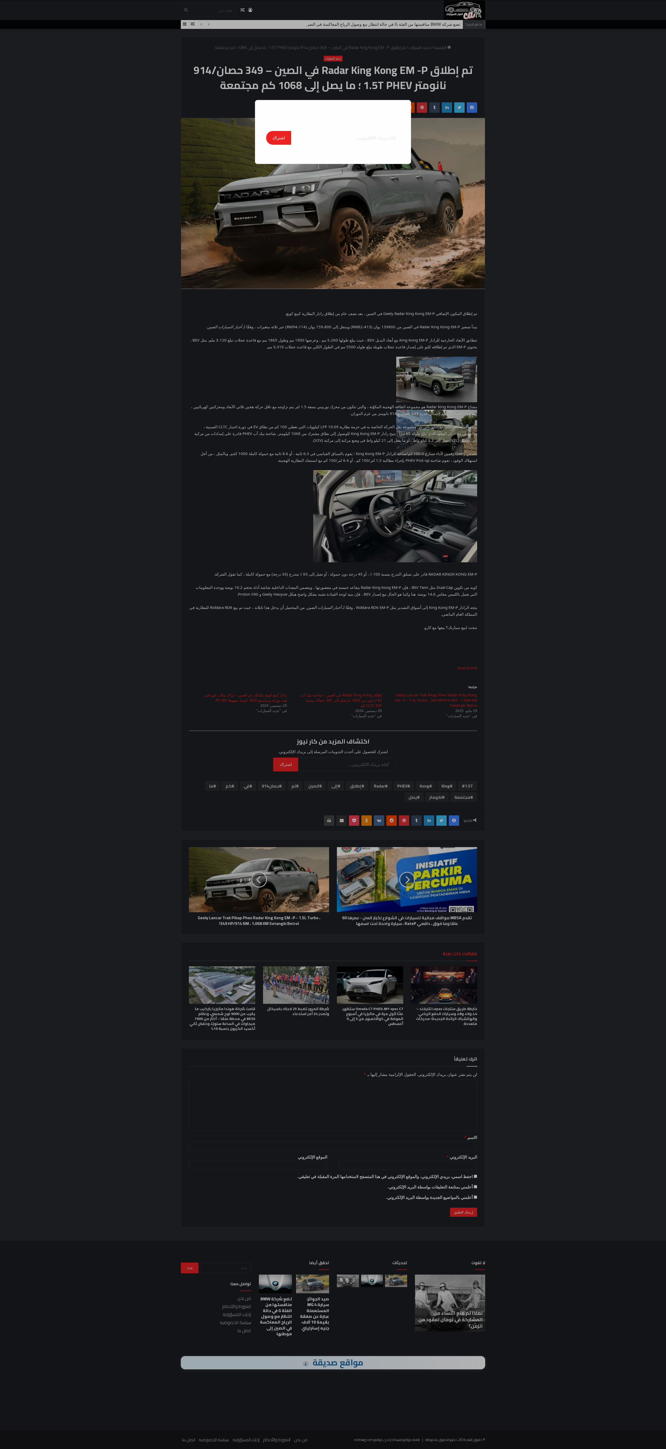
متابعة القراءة (333, 152)
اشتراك (278, 138)
